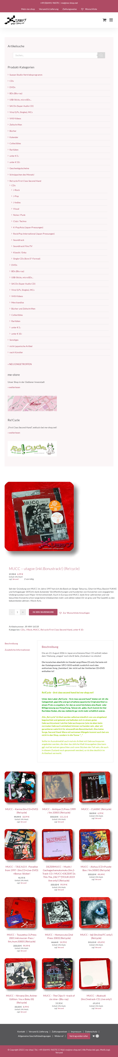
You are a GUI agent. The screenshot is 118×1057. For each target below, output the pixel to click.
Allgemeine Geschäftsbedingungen (34, 1036)
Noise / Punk (19, 215)
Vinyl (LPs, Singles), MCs (21, 112)
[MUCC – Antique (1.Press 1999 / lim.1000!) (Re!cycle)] (59, 773)
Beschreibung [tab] (11, 643)
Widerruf (59, 1036)
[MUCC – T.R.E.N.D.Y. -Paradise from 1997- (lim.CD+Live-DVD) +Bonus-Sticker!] (22, 830)
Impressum (76, 1031)
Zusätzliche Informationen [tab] (17, 649)
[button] (74, 612)
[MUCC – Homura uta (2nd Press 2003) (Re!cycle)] (59, 898)
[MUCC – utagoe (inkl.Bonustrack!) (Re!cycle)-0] (59, 520)
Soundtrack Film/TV (22, 246)
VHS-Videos (15, 118)
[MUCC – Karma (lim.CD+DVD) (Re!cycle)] (22, 773)
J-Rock (29, 629)
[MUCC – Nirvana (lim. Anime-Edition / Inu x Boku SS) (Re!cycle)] (22, 959)
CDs (23, 629)
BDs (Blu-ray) (16, 93)
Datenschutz (91, 1031)
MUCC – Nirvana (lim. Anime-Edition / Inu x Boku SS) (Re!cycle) (21, 999)
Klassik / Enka (19, 252)
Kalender (14, 137)
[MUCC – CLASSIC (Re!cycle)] (96, 773)
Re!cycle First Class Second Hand (56, 629)
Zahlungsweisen (59, 1031)
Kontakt (21, 1031)
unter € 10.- (78, 629)
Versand (15, 579)
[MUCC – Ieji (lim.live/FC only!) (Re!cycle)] (96, 898)
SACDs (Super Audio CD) (21, 106)
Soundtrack (18, 240)
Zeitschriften (16, 124)
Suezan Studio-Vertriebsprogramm (26, 74)
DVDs (12, 87)
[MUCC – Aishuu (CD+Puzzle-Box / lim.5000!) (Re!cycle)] (96, 830)
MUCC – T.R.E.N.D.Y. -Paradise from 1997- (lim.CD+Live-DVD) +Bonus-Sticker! (21, 870)
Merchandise (17, 302)
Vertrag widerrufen (78, 1036)
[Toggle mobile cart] (104, 20)
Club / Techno (19, 221)
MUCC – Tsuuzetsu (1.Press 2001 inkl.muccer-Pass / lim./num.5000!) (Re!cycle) (21, 938)
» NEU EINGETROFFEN (20, 364)
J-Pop (16, 196)
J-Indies (17, 202)
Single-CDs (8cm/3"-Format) (26, 258)
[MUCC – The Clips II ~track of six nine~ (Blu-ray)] (59, 959)
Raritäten (14, 149)
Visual (16, 208)
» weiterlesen (14, 387)
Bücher (13, 131)
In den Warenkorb (43, 612)
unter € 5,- (14, 155)
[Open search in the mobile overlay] (59, 55)
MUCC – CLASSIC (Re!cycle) (96, 809)
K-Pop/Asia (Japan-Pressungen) (28, 227)
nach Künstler (16, 352)
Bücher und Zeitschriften (23, 308)
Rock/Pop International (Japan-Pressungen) (34, 233)
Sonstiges (14, 340)
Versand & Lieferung (38, 1031)
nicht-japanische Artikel (21, 346)
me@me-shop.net (69, 3)
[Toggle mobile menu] (111, 20)
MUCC (36, 629)
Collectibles (15, 143)
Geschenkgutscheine (19, 168)
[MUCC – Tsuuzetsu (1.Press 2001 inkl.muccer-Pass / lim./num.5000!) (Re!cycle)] (22, 898)
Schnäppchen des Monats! (22, 174)
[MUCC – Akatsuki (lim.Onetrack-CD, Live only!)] (96, 959)
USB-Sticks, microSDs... (20, 99)
